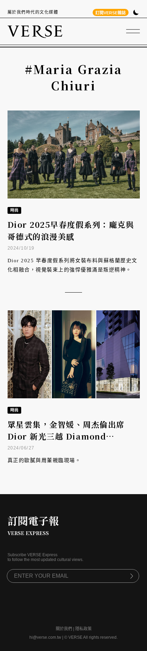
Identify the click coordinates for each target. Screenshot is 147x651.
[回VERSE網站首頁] (35, 31)
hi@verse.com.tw (45, 637)
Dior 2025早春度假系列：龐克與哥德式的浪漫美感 (71, 230)
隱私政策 (83, 628)
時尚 (14, 210)
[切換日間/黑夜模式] (136, 13)
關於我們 (64, 628)
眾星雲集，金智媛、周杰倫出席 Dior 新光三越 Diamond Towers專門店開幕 (66, 436)
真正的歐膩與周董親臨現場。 (44, 460)
